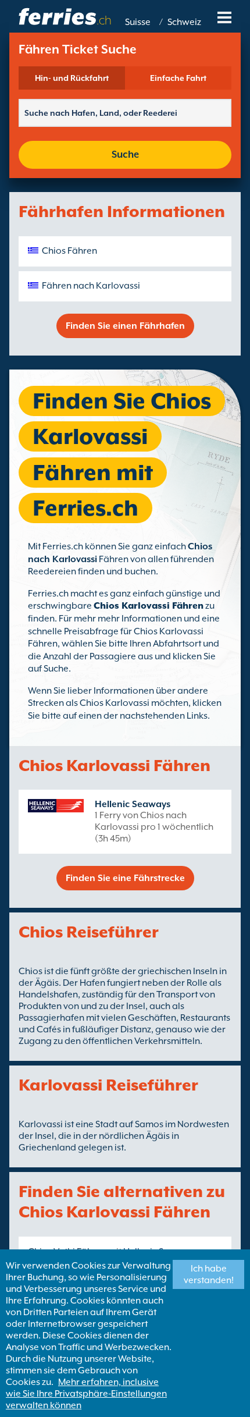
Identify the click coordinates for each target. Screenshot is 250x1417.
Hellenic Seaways (132, 804)
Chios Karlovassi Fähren (148, 606)
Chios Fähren (69, 251)
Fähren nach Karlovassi (91, 285)
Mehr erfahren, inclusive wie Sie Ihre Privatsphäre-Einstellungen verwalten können (86, 1394)
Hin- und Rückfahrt (72, 78)
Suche (125, 154)
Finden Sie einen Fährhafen (125, 326)
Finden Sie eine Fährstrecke (125, 878)
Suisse (138, 22)
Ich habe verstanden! (209, 1274)
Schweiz (184, 22)
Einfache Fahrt (178, 78)
